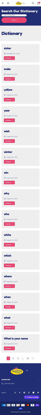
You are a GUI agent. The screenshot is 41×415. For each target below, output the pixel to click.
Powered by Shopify (26, 412)
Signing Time (18, 412)
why (6, 193)
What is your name (16, 338)
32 (28, 358)
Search (14, 20)
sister (7, 48)
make (7, 69)
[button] (2, 3)
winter (8, 152)
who (6, 214)
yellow (8, 89)
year (7, 110)
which (7, 255)
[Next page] (32, 358)
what (7, 317)
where (8, 276)
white (7, 235)
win (6, 172)
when (7, 297)
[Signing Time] (20, 374)
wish (7, 131)
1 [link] (8, 358)
